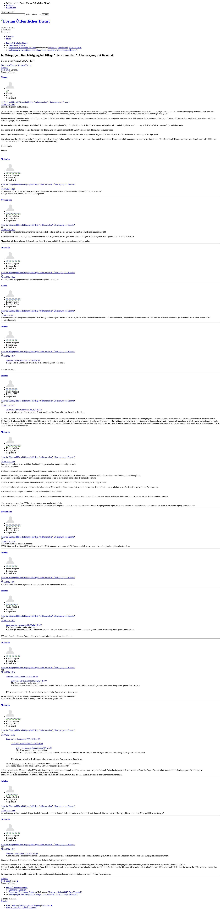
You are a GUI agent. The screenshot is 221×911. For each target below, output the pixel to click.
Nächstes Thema (24, 65)
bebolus (4, 326)
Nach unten (5, 70)
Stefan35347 (63, 48)
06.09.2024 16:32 (8, 405)
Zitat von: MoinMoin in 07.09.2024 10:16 (23, 739)
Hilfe (8, 905)
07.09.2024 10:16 (8, 672)
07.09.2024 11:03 (8, 735)
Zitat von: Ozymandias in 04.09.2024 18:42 (24, 410)
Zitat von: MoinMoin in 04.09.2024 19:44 (23, 360)
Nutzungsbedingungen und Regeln (26, 905)
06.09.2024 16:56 (8, 462)
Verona (4, 77)
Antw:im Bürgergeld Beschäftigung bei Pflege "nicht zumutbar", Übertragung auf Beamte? (38, 184)
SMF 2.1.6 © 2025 (13, 908)
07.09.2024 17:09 (8, 811)
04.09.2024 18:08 (8, 104)
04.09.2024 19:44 (8, 277)
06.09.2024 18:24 (8, 620)
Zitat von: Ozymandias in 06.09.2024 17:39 (24, 625)
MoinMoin (5, 159)
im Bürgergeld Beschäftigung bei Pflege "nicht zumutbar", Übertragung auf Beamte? (35, 102)
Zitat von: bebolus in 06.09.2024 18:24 (22, 676)
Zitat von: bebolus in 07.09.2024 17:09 (22, 853)
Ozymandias (6, 200)
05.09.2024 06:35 (8, 315)
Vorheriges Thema (8, 65)
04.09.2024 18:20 (8, 189)
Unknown (52, 48)
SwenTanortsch (75, 48)
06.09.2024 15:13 (8, 356)
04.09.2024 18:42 (8, 229)
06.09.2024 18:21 (8, 582)
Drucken (4, 67)
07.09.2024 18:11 (8, 849)
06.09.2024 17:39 (8, 541)
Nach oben (5, 881)
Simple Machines (29, 908)
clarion (4, 286)
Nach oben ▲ (47, 905)
